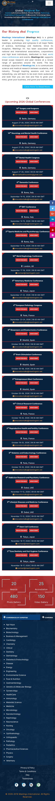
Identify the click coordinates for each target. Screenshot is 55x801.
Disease (9, 663)
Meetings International (13, 37)
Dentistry (10, 652)
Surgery (9, 757)
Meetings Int (29, 65)
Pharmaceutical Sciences (17, 749)
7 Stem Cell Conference (27, 527)
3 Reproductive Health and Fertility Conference (27, 428)
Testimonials (27, 778)
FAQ (27, 775)
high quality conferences (39, 40)
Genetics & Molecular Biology (18, 687)
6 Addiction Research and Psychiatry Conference (27, 477)
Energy (9, 667)
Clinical (9, 648)
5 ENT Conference (27, 207)
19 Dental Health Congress (27, 157)
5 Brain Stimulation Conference (27, 354)
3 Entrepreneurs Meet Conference (27, 379)
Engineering (11, 671)
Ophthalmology (12, 733)
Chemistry (10, 644)
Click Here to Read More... (37, 86)
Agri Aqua (10, 624)
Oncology (10, 729)
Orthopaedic (11, 737)
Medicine (10, 706)
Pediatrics (10, 745)
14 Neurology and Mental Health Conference (27, 133)
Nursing (9, 725)
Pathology (10, 741)
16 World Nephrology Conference (27, 256)
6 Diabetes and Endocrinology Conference (27, 453)
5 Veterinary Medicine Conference (27, 281)
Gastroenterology (13, 683)
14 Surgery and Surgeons (27, 108)
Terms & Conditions (27, 771)
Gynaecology (12, 690)
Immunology (11, 698)
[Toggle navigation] (49, 3)
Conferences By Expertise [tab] (17, 618)
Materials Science (13, 702)
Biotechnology (12, 632)
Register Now (21, 112)
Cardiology (11, 640)
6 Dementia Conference (27, 182)
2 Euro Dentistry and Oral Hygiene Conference (27, 551)
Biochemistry (11, 628)
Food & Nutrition (13, 679)
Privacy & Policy (28, 767)
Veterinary (10, 760)
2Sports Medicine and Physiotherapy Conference (28, 231)
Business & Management (17, 636)
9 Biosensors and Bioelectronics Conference (27, 330)
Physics (9, 753)
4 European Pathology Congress (27, 305)
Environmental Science (16, 675)
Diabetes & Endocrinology (17, 659)
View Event (34, 112)
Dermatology (11, 655)
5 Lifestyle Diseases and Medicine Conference (27, 502)
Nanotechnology (13, 714)
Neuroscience (12, 722)
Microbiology (11, 710)
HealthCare (11, 694)
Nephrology (11, 718)
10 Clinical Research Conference (27, 403)
